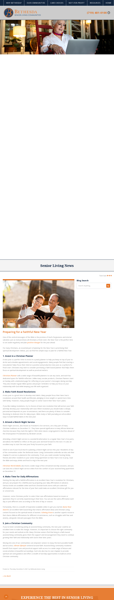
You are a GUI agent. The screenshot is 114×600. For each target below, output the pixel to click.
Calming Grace (47, 513)
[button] (14, 3)
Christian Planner (10, 376)
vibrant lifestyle (19, 546)
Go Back (7, 576)
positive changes (33, 343)
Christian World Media (12, 466)
